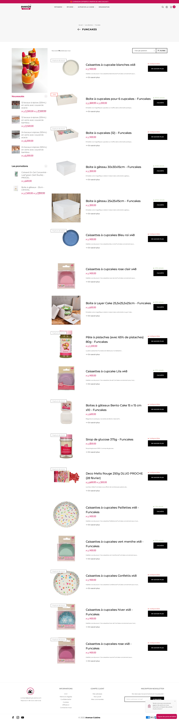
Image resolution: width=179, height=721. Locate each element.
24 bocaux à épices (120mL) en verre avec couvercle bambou (34, 149)
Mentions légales (66, 697)
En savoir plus (94, 77)
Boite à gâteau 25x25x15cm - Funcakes (113, 201)
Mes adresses (97, 694)
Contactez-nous (66, 707)
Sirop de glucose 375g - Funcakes (109, 439)
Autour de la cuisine (86, 7)
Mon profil (97, 697)
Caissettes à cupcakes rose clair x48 (111, 269)
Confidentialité (66, 699)
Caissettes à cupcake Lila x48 (106, 371)
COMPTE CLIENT (97, 689)
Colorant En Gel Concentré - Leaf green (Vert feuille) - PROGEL (34, 175)
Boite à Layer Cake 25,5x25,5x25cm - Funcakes (118, 303)
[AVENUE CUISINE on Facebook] (13, 717)
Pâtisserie (58, 7)
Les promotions (20, 166)
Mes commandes (97, 699)
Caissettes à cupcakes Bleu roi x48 (110, 235)
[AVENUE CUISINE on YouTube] (22, 717)
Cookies (66, 702)
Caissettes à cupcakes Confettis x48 (111, 575)
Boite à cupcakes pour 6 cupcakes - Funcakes (118, 99)
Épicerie (70, 7)
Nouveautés (18, 96)
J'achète (160, 103)
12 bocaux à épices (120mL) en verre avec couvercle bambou (33, 120)
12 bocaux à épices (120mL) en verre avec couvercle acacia (33, 105)
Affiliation (65, 705)
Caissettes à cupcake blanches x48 (110, 64)
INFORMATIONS (66, 689)
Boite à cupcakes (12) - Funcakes (109, 133)
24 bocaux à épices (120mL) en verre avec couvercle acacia (34, 135)
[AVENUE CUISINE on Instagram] (17, 717)
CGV (65, 694)
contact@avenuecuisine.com (31, 698)
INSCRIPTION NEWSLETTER (152, 689)
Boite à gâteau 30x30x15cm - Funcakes (113, 167)
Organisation (104, 7)
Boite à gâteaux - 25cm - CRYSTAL (32, 188)
